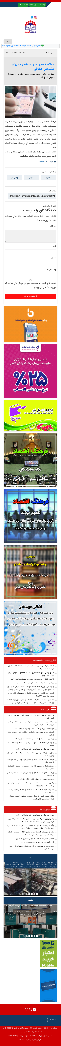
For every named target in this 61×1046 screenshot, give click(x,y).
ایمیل (53, 258)
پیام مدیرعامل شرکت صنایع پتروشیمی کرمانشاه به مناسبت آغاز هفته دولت (31, 774)
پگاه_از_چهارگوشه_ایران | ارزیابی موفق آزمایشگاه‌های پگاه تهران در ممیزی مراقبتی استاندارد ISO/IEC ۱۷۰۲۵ (31, 820)
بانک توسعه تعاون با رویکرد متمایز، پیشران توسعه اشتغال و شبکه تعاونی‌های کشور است (31, 798)
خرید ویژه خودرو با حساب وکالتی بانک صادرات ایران (35, 779)
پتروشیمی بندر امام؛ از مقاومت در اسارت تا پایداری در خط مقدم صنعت (31, 744)
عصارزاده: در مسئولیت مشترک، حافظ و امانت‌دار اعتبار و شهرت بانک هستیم (31, 791)
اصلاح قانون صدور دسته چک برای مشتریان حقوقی (33, 66)
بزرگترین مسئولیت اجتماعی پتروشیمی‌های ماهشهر (35, 682)
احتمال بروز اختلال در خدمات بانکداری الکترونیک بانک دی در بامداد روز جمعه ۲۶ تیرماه (31, 695)
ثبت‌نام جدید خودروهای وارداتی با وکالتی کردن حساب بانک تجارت (31, 734)
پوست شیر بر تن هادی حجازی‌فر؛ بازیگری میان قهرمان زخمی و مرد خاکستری (31, 848)
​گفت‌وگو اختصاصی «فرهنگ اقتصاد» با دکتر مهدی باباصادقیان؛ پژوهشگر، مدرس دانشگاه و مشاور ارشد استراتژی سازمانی (31, 701)
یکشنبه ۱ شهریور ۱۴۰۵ (37, 4)
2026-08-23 (23, 4)
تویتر (31, 177)
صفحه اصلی (53, 1019)
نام (54, 246)
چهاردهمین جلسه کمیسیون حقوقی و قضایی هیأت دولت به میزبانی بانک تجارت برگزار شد (31, 723)
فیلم (30, 858)
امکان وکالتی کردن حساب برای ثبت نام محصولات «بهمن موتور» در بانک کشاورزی (31, 674)
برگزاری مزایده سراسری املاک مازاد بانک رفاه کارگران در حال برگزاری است (31, 754)
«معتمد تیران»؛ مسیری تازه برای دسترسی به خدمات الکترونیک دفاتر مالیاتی (31, 767)
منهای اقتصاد (44, 809)
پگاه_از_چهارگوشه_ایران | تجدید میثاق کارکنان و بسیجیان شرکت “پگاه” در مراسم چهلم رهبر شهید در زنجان (31, 833)
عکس (30, 900)
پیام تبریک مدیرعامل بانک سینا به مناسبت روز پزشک (34, 738)
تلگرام (48, 177)
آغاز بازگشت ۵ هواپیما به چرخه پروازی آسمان (37, 842)
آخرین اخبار (45, 710)
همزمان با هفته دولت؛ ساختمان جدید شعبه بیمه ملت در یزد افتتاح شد (31, 717)
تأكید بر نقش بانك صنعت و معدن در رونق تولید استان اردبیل (32, 679)
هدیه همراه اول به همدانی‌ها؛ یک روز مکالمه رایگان (35, 749)
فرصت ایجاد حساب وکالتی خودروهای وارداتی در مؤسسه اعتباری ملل (31, 761)
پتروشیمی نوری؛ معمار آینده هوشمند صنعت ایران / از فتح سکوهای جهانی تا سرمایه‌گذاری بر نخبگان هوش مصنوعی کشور (31, 688)
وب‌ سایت (51, 269)
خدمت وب (23, 1039)
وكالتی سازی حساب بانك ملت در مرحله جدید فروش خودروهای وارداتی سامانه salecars (31, 784)
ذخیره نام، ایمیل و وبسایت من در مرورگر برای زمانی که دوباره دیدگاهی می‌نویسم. (30, 285)
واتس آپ (14, 177)
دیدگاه (52, 226)
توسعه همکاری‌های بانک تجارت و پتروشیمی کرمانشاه (34, 728)
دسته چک (41, 161)
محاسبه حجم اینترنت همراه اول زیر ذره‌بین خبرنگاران (35, 838)
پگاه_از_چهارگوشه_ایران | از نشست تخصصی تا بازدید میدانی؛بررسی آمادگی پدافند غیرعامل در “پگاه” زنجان (31, 827)
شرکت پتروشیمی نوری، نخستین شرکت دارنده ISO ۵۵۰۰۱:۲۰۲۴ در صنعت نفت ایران (31, 667)
